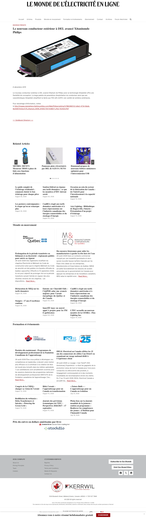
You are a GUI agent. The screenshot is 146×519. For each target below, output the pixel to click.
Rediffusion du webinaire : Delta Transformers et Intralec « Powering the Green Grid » (26, 402)
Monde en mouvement (52, 19)
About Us (16, 462)
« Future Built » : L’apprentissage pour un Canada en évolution (80, 388)
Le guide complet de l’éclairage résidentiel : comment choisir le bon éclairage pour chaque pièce (27, 190)
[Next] (92, 162)
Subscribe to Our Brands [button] (120, 462)
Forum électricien (121, 19)
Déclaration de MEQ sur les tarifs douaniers (27, 290)
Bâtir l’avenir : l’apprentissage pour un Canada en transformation (54, 388)
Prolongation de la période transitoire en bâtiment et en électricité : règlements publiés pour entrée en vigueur (34, 255)
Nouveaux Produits (19, 25)
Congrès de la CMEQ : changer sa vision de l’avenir (27, 387)
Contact (100, 19)
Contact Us (48, 474)
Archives (109, 19)
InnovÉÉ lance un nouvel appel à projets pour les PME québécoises (55, 310)
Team (14, 468)
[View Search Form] (130, 19)
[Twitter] (126, 473)
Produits (38, 19)
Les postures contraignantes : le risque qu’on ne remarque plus (27, 206)
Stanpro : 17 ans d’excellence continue (27, 302)
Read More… (30, 281)
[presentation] (25, 156)
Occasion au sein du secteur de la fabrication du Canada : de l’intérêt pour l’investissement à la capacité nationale (82, 192)
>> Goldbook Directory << (23, 120)
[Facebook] (121, 473)
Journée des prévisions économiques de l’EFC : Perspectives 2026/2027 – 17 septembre (54, 404)
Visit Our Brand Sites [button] (122, 467)
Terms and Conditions (51, 468)
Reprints (47, 462)
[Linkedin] (131, 473)
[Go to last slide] (16, 162)
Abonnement (89, 19)
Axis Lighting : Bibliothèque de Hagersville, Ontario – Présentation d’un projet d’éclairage (82, 210)
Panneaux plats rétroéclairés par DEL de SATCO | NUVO (54, 167)
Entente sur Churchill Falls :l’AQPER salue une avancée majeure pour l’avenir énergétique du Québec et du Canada (55, 293)
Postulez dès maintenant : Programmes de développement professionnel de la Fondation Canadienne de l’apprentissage (34, 352)
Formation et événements (72, 19)
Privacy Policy (49, 465)
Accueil (21, 19)
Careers (15, 471)
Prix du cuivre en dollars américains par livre (37, 422)
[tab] (50, 178)
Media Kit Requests (50, 471)
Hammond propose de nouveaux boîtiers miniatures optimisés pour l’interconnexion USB (83, 170)
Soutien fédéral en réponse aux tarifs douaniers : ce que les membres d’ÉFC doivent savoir (55, 190)
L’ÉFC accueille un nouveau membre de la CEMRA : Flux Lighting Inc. (82, 312)
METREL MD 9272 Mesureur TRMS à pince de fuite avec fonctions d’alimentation (24, 170)
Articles (29, 19)
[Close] (144, 514)
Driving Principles (18, 465)
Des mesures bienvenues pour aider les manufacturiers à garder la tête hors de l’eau (76, 252)
